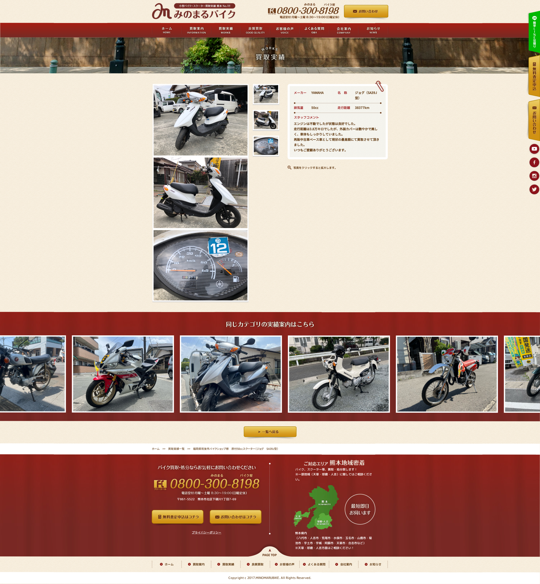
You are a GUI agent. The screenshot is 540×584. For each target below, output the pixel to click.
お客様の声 (287, 564)
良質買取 (257, 564)
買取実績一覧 (176, 449)
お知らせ (375, 564)
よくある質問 (316, 564)
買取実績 (228, 564)
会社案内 (346, 564)
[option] (126, 374)
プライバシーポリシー (206, 532)
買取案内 (199, 564)
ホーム (156, 449)
